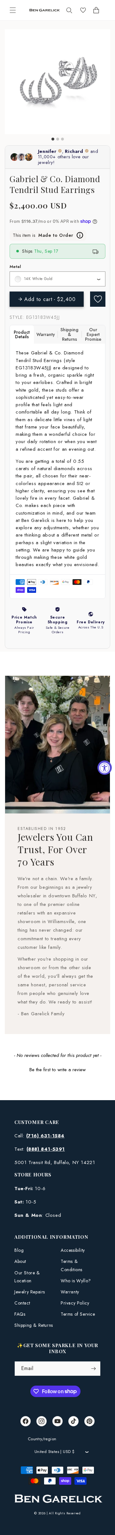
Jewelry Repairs (29, 1292)
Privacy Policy (75, 1303)
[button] (13, 10)
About (20, 1261)
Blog (19, 1250)
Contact (22, 1303)
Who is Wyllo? (76, 1281)
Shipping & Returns (33, 1325)
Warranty (70, 1292)
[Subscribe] (93, 1368)
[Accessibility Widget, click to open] (104, 767)
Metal (15, 267)
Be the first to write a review (57, 1069)
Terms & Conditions (71, 1265)
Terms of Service (78, 1314)
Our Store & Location (27, 1277)
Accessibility (73, 1250)
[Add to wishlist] (97, 299)
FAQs (19, 1314)
